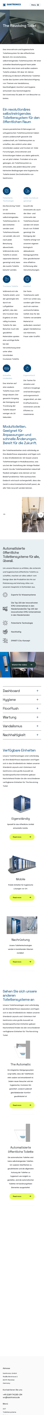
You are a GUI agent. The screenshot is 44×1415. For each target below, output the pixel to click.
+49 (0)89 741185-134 (12, 1394)
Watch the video (19, 665)
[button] (41, 514)
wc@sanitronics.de (11, 1397)
